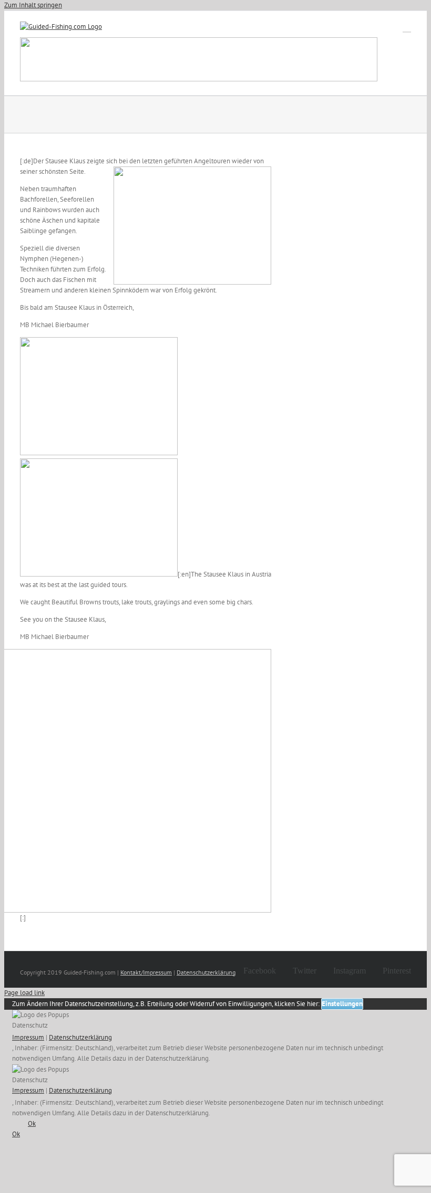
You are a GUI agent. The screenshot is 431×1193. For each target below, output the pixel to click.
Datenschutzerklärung (206, 972)
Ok (32, 1123)
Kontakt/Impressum (146, 972)
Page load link (24, 992)
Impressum (28, 1037)
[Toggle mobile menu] (407, 27)
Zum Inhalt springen (33, 5)
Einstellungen (342, 1003)
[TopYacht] (198, 61)
